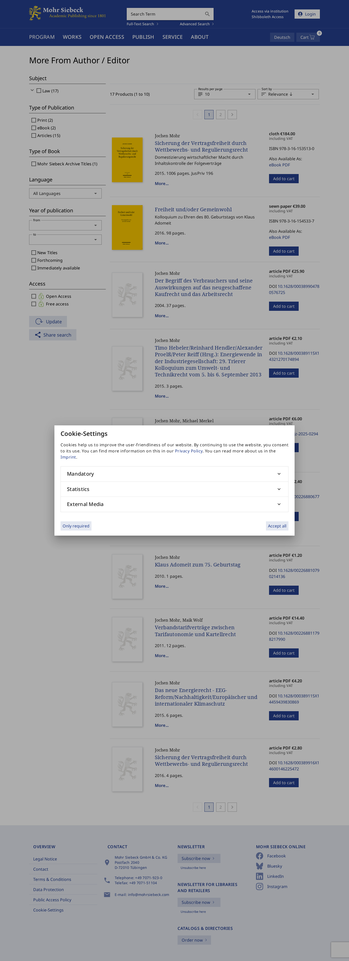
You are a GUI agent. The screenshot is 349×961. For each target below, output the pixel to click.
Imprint (68, 457)
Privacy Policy (189, 451)
